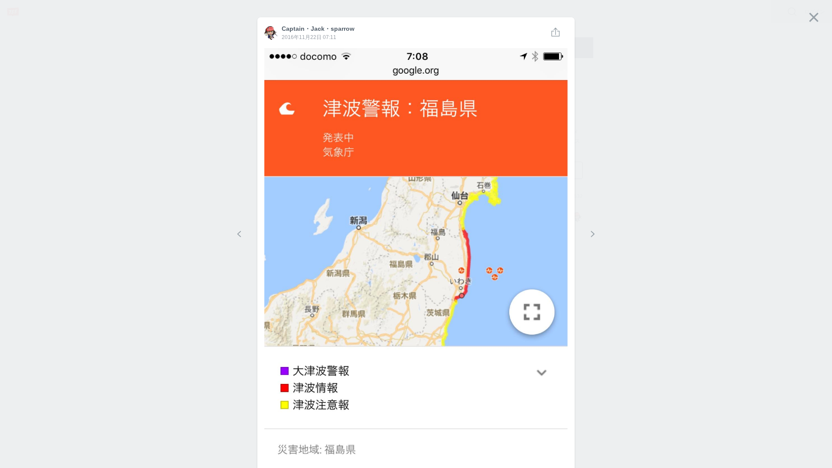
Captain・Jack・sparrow (271, 33)
